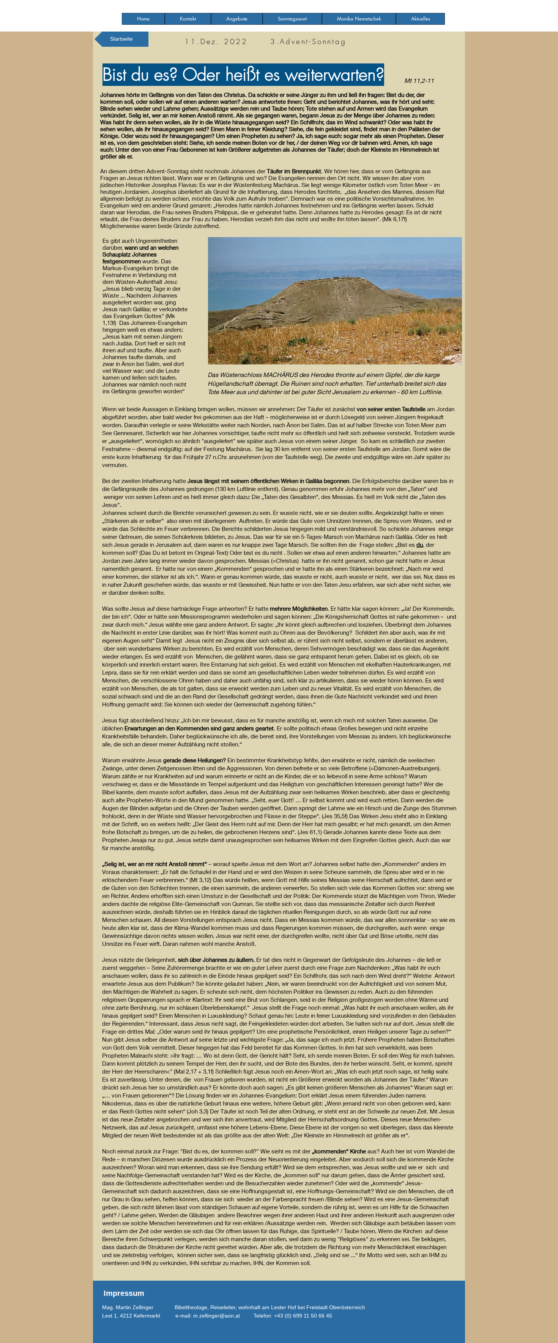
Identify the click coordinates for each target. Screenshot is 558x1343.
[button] (237, 19)
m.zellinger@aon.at (216, 1316)
